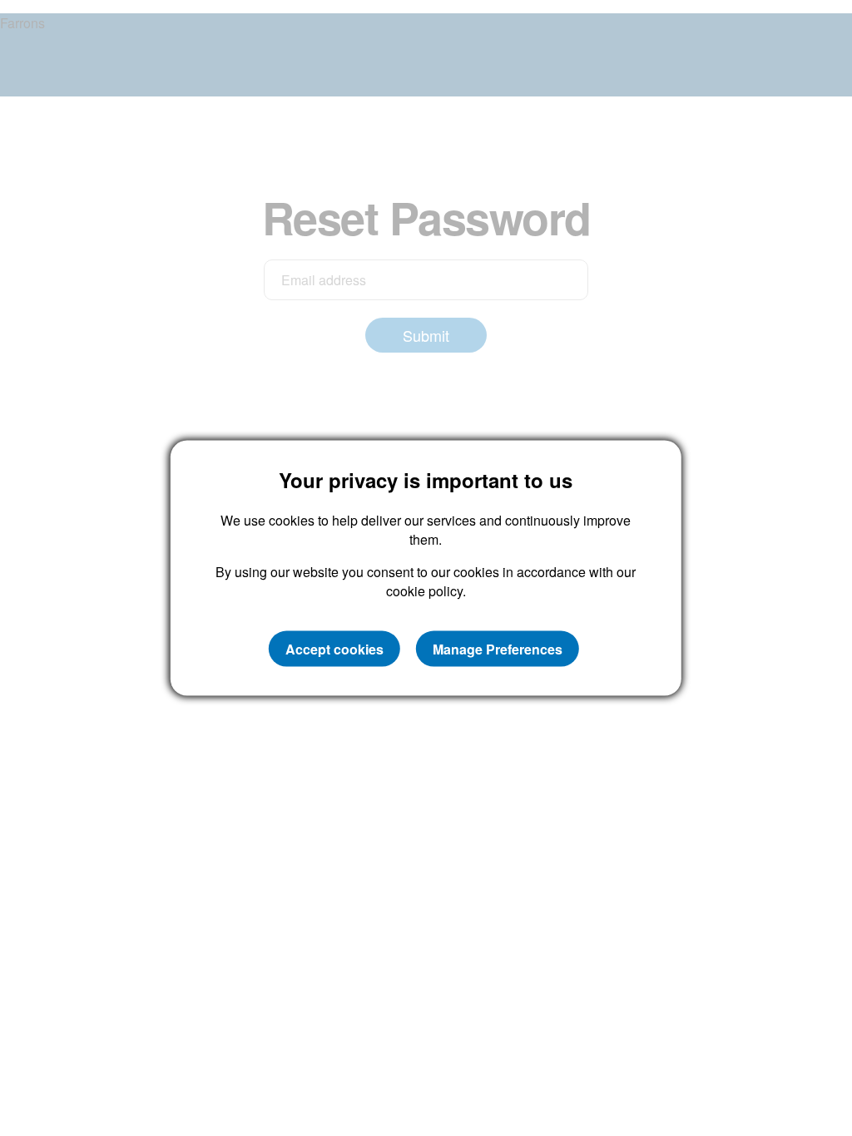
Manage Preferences (497, 648)
